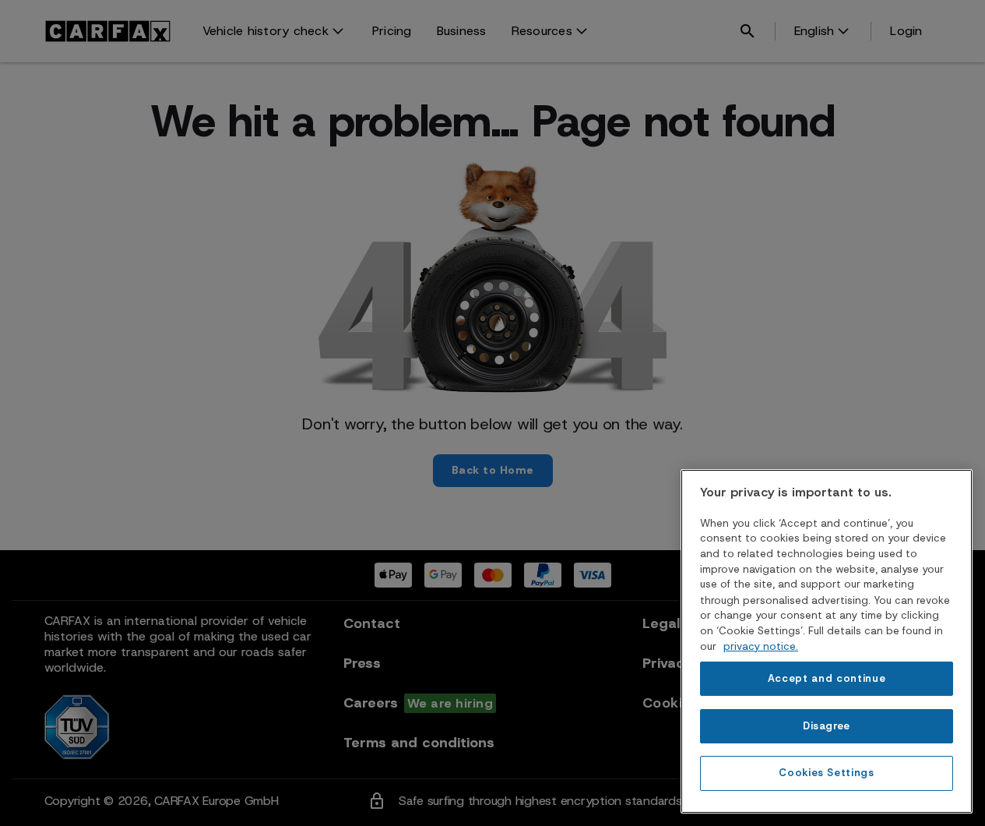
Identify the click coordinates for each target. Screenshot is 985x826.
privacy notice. (760, 645)
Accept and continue (826, 678)
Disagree (826, 725)
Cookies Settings (826, 772)
